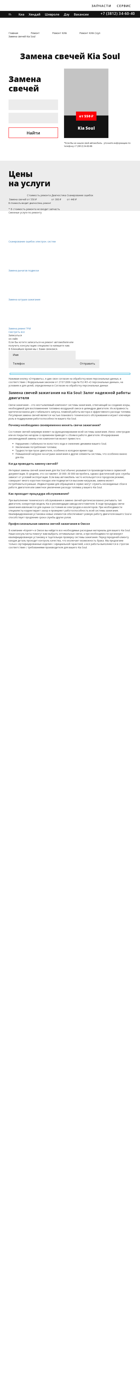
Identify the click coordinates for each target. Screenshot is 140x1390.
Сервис (124, 6)
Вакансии (81, 14)
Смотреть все (17, 332)
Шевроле (52, 14)
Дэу (66, 14)
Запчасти (101, 6)
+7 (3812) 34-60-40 (118, 13)
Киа (21, 14)
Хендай (34, 14)
